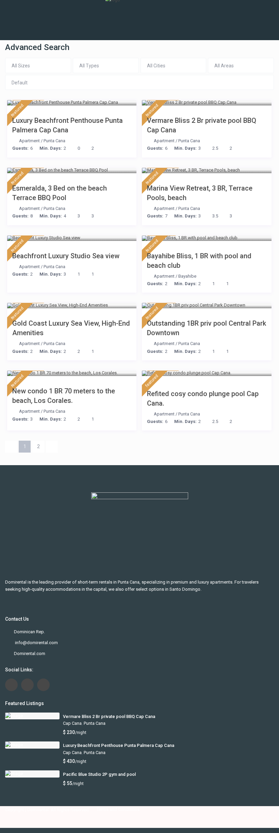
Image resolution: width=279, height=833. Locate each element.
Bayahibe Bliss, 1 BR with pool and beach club (199, 261)
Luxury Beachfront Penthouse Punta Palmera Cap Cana (67, 125)
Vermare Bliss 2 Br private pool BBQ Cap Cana (201, 125)
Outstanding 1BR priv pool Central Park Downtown (206, 328)
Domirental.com (29, 653)
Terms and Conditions (118, 809)
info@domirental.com (36, 642)
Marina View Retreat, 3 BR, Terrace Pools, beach (199, 193)
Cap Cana (72, 723)
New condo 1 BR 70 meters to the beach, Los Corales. (63, 396)
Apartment (29, 140)
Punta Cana (54, 140)
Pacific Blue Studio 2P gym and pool (99, 774)
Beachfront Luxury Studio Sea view (65, 256)
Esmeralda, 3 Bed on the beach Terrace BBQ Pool (59, 193)
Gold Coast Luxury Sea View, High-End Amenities (71, 328)
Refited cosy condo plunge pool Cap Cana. (203, 398)
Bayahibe (187, 276)
